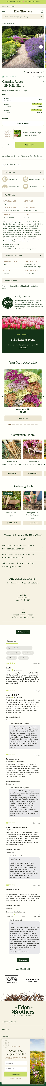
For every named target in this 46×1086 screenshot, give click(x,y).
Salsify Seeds (12, 461)
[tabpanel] (23, 805)
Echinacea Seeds (32, 461)
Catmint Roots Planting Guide (21, 286)
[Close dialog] (42, 1041)
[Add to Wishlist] (43, 80)
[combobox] (23, 16)
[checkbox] (11, 658)
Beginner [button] (9, 908)
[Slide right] (41, 47)
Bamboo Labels (11, 513)
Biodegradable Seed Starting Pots (32, 514)
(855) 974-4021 (23, 597)
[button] (3, 11)
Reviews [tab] (12, 641)
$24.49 (23, 412)
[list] (23, 597)
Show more (23, 960)
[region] (23, 396)
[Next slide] (43, 396)
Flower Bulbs (10, 23)
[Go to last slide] (3, 396)
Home (3, 23)
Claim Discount (16, 1074)
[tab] (9, 424)
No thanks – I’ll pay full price (15, 1078)
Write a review (23, 632)
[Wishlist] (37, 11)
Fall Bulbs (35, 2)
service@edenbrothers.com (23, 615)
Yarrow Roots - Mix (23, 409)
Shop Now (12, 473)
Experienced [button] (10, 720)
